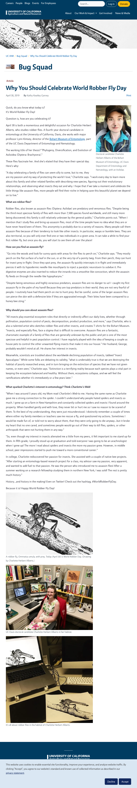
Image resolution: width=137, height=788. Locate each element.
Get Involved (105, 13)
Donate (124, 3)
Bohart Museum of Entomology (67, 139)
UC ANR (10, 56)
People (19, 3)
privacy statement (15, 773)
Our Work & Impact (84, 13)
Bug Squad (22, 56)
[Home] (23, 13)
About (68, 13)
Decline (111, 781)
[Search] (103, 4)
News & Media (122, 13)
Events (35, 3)
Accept (124, 781)
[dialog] (68, 773)
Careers (10, 3)
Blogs (27, 3)
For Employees (48, 3)
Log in (111, 3)
